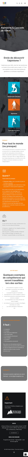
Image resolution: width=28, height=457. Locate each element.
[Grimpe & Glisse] (4, 3)
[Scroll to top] (25, 454)
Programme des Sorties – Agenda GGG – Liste (14, 439)
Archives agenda (14, 441)
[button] (25, 3)
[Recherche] (16, 3)
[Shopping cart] (21, 3)
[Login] (19, 3)
